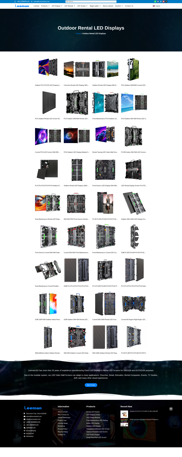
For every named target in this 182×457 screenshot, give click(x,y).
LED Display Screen (93, 414)
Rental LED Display (93, 412)
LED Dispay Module (93, 417)
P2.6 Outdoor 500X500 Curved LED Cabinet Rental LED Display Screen (145, 85)
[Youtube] (163, 1)
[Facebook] (158, 1)
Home (78, 33)
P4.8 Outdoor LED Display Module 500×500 (78, 152)
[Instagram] (166, 1)
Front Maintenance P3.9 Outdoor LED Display (107, 118)
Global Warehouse (64, 417)
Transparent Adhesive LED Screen (98, 429)
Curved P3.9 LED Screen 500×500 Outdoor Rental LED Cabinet (56, 152)
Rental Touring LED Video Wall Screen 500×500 (108, 152)
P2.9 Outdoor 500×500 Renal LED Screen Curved (138, 118)
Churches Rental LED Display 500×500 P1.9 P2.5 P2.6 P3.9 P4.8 (86, 85)
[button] (45, 6)
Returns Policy (63, 432)
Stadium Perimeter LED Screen (96, 432)
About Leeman (63, 412)
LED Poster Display (93, 434)
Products (90, 406)
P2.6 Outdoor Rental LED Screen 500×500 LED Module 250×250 (57, 118)
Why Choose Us (63, 414)
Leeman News (63, 423)
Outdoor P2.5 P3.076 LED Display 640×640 (49, 85)
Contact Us (61, 434)
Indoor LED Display (93, 423)
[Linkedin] (161, 1)
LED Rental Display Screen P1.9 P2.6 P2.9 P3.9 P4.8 (139, 185)
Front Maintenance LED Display (97, 420)
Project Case (62, 420)
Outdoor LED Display (93, 426)
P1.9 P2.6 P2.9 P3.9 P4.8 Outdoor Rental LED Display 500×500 (56, 185)
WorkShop (61, 426)
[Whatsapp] (155, 1)
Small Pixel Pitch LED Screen (96, 437)
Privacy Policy (62, 429)
